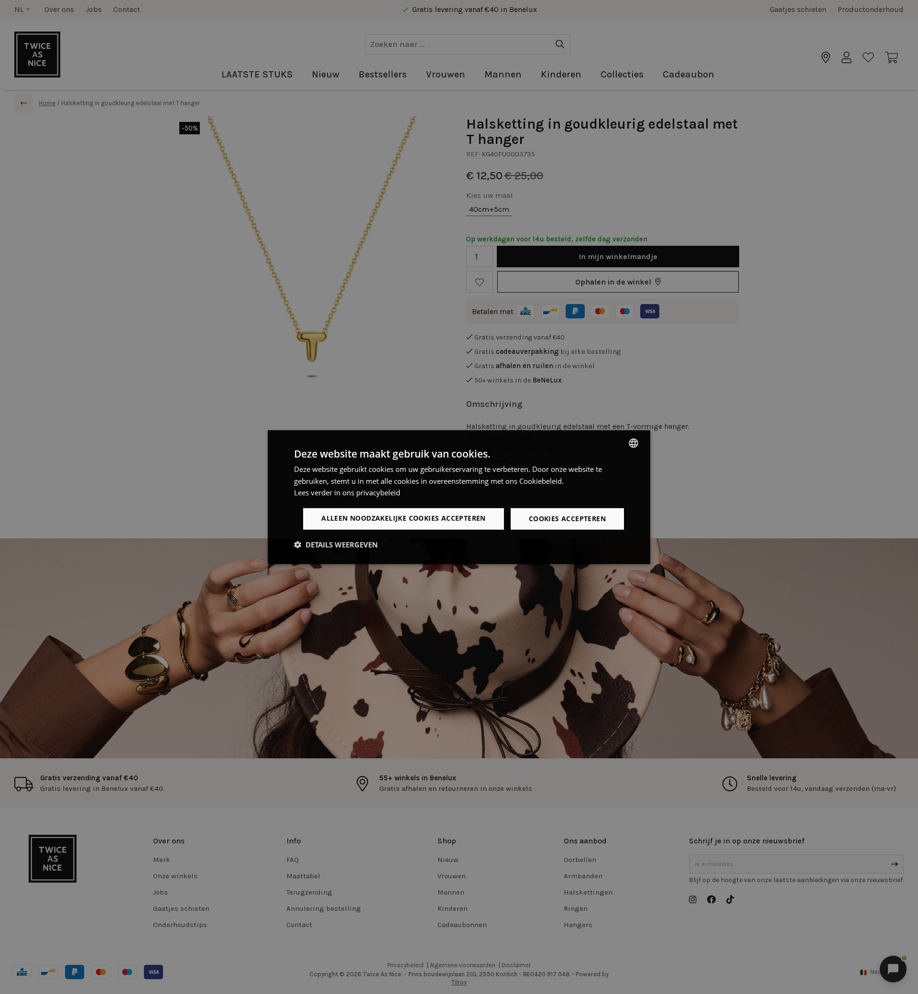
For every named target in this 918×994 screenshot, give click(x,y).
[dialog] (459, 497)
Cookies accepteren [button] (567, 518)
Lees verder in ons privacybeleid (347, 492)
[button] (336, 544)
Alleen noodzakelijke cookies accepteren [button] (403, 518)
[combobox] (633, 443)
